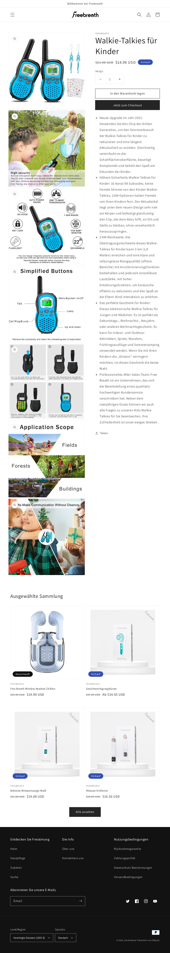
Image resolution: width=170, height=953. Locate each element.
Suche (14, 877)
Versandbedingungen (128, 877)
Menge (99, 71)
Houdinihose (130, 940)
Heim (13, 849)
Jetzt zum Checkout (127, 105)
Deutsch (63, 938)
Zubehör (16, 867)
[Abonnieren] (80, 901)
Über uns (68, 849)
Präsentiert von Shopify (148, 940)
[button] (12, 14)
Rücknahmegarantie (127, 849)
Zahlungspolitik (124, 858)
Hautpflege (17, 858)
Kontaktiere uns (73, 858)
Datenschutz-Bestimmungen (133, 867)
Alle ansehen (85, 812)
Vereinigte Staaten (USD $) (29, 938)
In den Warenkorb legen (127, 93)
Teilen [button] (104, 433)
